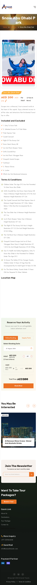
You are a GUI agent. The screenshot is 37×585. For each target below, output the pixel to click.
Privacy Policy (10, 582)
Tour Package (5, 521)
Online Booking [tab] (10, 338)
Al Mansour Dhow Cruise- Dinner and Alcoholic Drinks (18, 442)
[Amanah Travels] (7, 7)
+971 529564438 (7, 540)
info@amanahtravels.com (9, 549)
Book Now (18, 386)
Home (5, 27)
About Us (4, 513)
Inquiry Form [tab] (26, 338)
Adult (10, 356)
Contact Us (4, 525)
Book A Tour (9, 502)
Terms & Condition (25, 582)
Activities (13, 27)
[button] (28, 405)
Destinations (5, 517)
